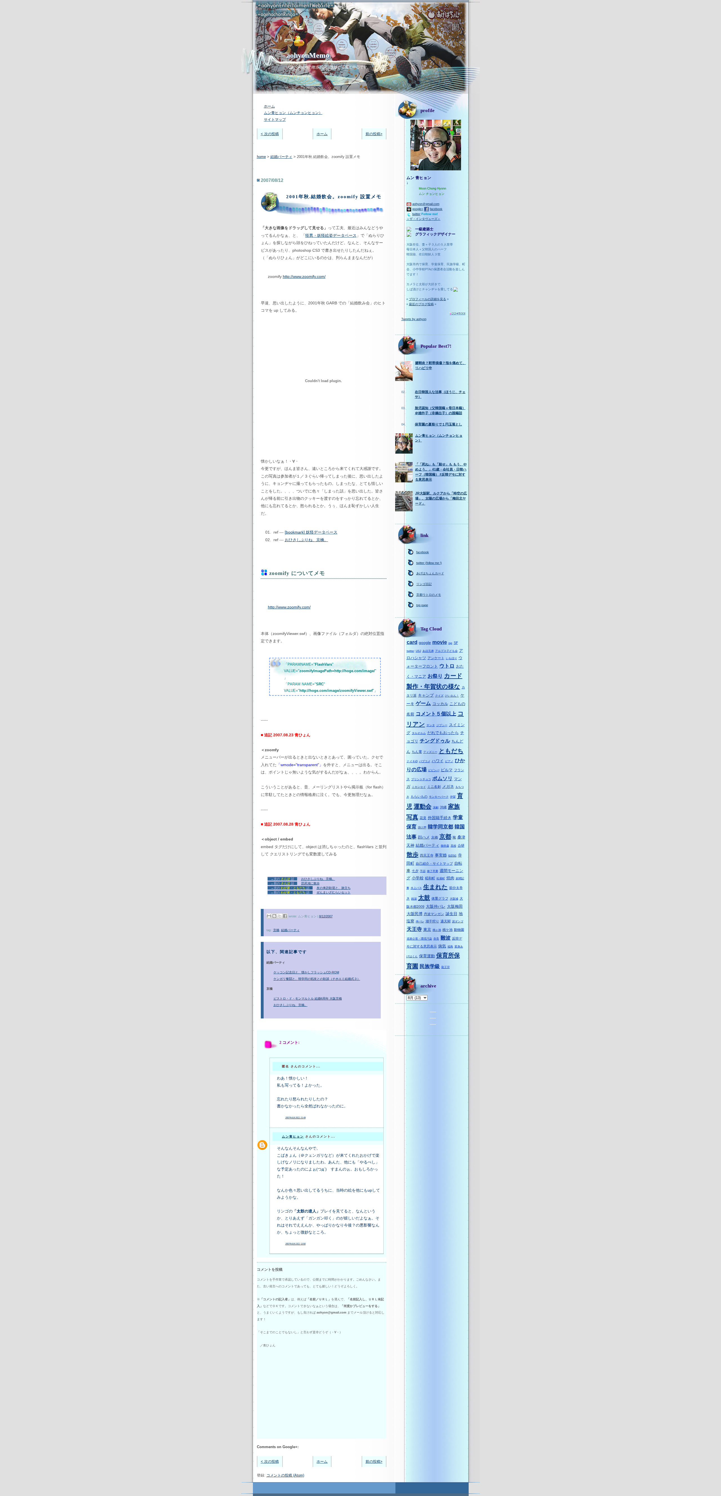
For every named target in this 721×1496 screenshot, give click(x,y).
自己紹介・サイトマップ (434, 864)
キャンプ (426, 695)
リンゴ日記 (424, 584)
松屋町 (441, 878)
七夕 (415, 871)
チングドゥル (435, 741)
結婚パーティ (281, 157)
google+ (417, 209)
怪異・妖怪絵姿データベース (331, 235)
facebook (436, 209)
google (425, 642)
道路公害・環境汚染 (419, 938)
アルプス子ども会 (446, 650)
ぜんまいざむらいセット (334, 892)
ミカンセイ (419, 786)
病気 (442, 946)
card (412, 642)
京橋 (276, 930)
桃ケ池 (447, 930)
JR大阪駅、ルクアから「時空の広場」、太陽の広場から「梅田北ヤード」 (441, 498)
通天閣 (445, 921)
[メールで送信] (269, 916)
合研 (461, 846)
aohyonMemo (307, 55)
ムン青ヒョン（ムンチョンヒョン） (293, 113)
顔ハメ (424, 837)
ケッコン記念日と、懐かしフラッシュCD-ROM (306, 972)
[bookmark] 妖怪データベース (311, 532)
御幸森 (445, 845)
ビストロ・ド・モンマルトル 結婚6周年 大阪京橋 (307, 998)
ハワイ (438, 761)
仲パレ (420, 921)
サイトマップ (275, 119)
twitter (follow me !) (429, 563)
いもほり (451, 658)
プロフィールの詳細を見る (427, 299)
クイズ (439, 695)
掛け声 (422, 827)
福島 (450, 946)
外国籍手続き (439, 817)
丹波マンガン (434, 914)
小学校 (418, 878)
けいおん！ (452, 695)
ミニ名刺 (434, 787)
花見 (423, 818)
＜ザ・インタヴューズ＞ (423, 218)
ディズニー (430, 751)
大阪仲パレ (436, 906)
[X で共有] (279, 916)
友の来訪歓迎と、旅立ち (334, 887)
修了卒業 (432, 871)
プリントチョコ (421, 779)
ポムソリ (442, 778)
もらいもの (419, 797)
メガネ (448, 786)
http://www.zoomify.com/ (304, 276)
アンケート (436, 658)
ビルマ (447, 770)
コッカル (440, 703)
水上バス (416, 887)
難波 (445, 938)
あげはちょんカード (430, 573)
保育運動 (427, 956)
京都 (445, 836)
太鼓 (424, 897)
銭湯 (414, 898)
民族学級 (430, 966)
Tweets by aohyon (413, 319)
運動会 (422, 806)
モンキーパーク (439, 796)
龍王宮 (445, 967)
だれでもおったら (443, 732)
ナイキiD (412, 761)
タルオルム (419, 733)
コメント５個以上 (436, 714)
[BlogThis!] (274, 916)
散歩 (413, 854)
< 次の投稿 (270, 134)
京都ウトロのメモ (428, 594)
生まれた (435, 887)
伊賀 (453, 796)
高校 (453, 845)
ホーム (269, 106)
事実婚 (441, 855)
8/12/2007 (326, 916)
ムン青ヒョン (293, 1136)
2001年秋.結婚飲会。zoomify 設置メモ (334, 196)
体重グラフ (439, 898)
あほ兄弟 (428, 650)
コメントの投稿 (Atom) (285, 1475)
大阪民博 (414, 913)
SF (456, 643)
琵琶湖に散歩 (310, 883)
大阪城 (454, 898)
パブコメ (424, 761)
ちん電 (417, 752)
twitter (416, 214)
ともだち (451, 751)
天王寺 (414, 929)
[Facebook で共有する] (285, 916)
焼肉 (450, 878)
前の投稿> (374, 134)
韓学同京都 (440, 827)
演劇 (436, 807)
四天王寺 (426, 855)
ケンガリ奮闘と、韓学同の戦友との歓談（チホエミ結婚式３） (316, 978)
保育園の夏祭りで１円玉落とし (438, 424)
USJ (418, 650)
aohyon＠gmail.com (425, 204)
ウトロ (447, 666)
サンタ (430, 725)
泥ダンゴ (457, 921)
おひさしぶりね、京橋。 (306, 540)
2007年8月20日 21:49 (295, 1117)
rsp (450, 643)
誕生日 (451, 913)
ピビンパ (433, 770)
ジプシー (442, 725)
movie (439, 642)
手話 (423, 871)
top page (422, 605)
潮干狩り (432, 921)
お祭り (435, 676)
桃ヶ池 (437, 929)
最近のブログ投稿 (421, 304)
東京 (427, 929)
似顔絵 (452, 855)
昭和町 (430, 878)
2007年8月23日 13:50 (295, 1244)
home (261, 157)
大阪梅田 (455, 906)
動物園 (459, 930)
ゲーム (423, 703)
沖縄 (443, 807)
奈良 (436, 938)
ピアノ (449, 761)
